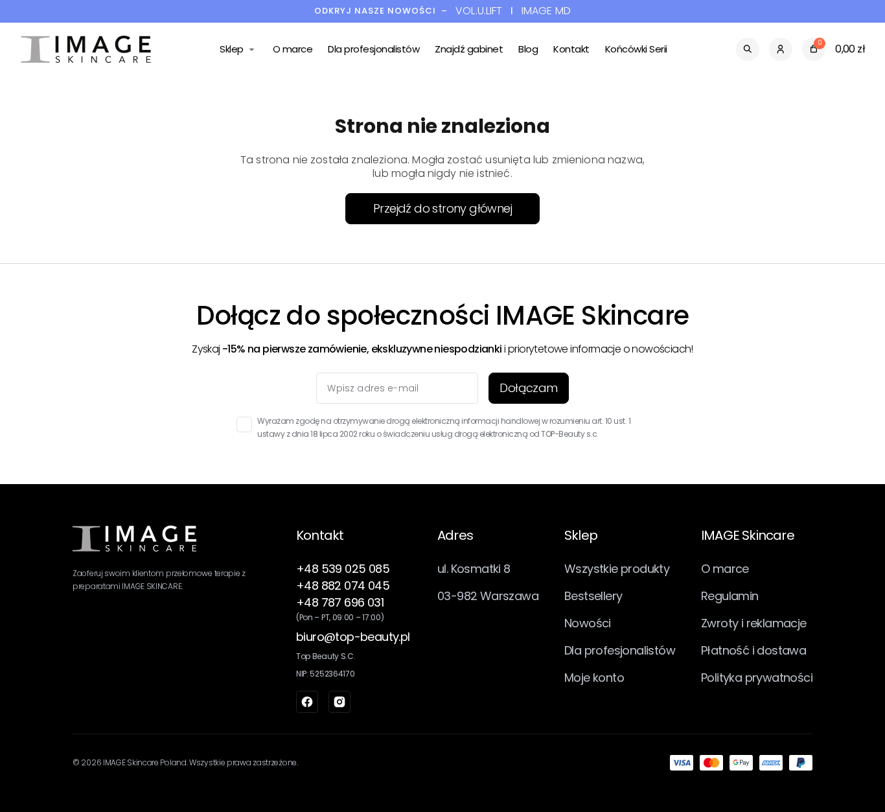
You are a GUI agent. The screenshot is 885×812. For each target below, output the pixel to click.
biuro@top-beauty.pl (353, 637)
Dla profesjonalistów (373, 49)
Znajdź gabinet (469, 49)
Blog (528, 49)
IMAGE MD (546, 11)
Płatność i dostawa (753, 650)
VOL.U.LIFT (479, 11)
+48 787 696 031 (340, 602)
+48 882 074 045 (342, 585)
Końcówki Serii (636, 49)
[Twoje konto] (780, 49)
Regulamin (730, 596)
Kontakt (571, 49)
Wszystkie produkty (616, 569)
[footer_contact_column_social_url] (307, 702)
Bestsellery (593, 596)
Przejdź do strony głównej (442, 208)
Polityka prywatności (756, 677)
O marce (293, 49)
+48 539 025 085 (342, 569)
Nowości (587, 623)
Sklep (232, 49)
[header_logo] (86, 49)
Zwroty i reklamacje (754, 623)
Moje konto (594, 677)
